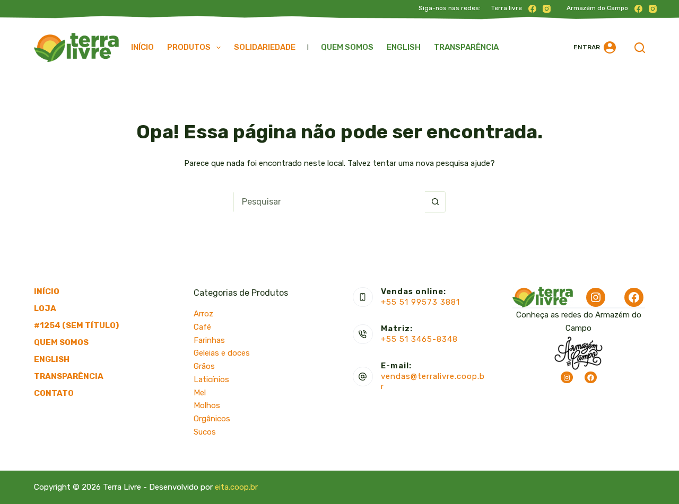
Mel (200, 392)
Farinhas (209, 340)
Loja (45, 308)
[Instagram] (547, 9)
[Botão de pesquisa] (435, 202)
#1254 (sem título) (76, 325)
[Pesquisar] (639, 47)
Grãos (204, 366)
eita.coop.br (236, 487)
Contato (54, 393)
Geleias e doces (222, 353)
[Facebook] (532, 9)
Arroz (203, 314)
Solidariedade (264, 47)
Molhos (207, 405)
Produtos (189, 47)
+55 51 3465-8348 (419, 339)
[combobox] (329, 202)
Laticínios (211, 379)
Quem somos (347, 47)
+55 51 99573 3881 (420, 302)
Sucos (205, 432)
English (404, 47)
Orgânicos (212, 418)
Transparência (466, 47)
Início (142, 47)
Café (202, 327)
